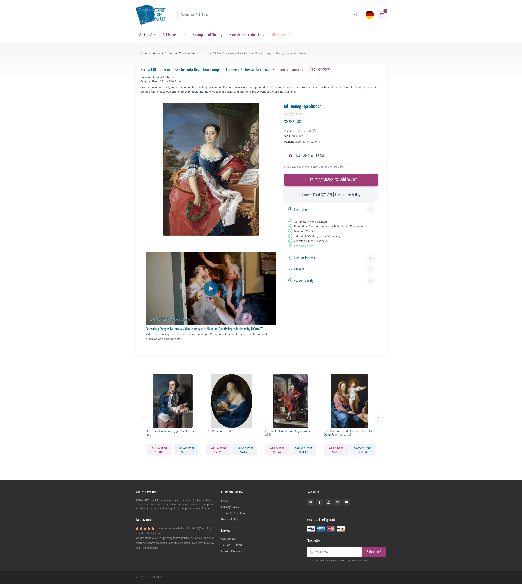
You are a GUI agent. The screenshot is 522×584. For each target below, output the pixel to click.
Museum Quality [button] (304, 281)
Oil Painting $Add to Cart (331, 179)
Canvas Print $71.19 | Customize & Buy (331, 194)
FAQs (224, 500)
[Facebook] (319, 502)
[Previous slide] (143, 417)
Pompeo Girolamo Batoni (183, 53)
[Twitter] (310, 502)
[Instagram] (328, 502)
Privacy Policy (230, 507)
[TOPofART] (151, 14)
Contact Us (228, 538)
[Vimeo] (337, 502)
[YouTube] (346, 502)
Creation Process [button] (304, 258)
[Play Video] (210, 288)
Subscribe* (374, 552)
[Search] (355, 14)
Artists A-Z (147, 35)
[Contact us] (343, 166)
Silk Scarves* (281, 35)
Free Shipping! (303, 245)
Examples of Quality (207, 35)
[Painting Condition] (313, 131)
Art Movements (174, 35)
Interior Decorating (233, 551)
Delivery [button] (299, 269)
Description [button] (301, 210)
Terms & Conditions (233, 513)
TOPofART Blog (231, 544)
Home (143, 53)
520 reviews (154, 533)
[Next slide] (378, 417)
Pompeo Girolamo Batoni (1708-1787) (302, 69)
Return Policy (229, 519)
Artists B (157, 53)
